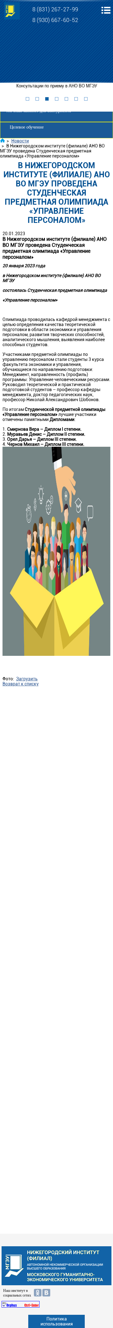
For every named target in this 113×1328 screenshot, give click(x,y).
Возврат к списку (21, 683)
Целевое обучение (27, 127)
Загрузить (27, 678)
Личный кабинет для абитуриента (39, 110)
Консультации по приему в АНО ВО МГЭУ (56, 85)
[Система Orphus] (56, 1304)
